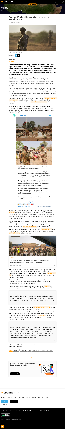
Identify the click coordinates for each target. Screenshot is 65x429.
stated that (41, 315)
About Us (3, 410)
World (3, 397)
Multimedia (45, 397)
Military (28, 397)
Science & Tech (36, 397)
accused (47, 286)
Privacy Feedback (44, 410)
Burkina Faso (23, 350)
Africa (12, 258)
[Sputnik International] (8, 3)
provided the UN (46, 229)
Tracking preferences (55, 410)
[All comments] (2, 426)
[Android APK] (5, 415)
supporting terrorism (30, 227)
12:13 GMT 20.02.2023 (14, 22)
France (29, 350)
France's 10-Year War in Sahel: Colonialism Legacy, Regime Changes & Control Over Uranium (29, 261)
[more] (54, 265)
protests (11, 212)
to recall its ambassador (38, 102)
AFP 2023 (12, 52)
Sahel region (49, 350)
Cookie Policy (28, 410)
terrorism (43, 350)
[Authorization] (56, 1)
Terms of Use (15, 410)
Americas (9, 397)
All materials (11, 61)
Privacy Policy (36, 410)
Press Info (8, 410)
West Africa (16, 350)
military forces (36, 350)
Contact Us (22, 410)
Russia (15, 397)
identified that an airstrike (42, 307)
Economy (21, 397)
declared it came (14, 233)
